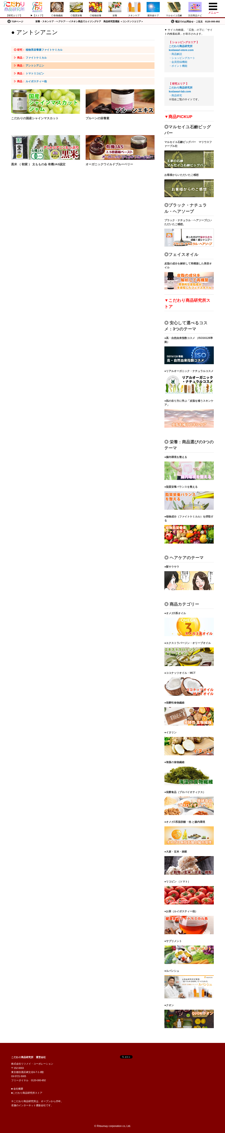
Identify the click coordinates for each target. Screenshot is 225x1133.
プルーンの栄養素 (97, 118)
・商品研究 (181, 91)
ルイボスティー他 (36, 81)
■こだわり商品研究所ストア (26, 1093)
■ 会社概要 (17, 1088)
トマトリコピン (35, 73)
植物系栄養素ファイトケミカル (44, 49)
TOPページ (17, 21)
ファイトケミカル (36, 57)
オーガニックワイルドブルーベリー (109, 164)
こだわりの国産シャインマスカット (35, 118)
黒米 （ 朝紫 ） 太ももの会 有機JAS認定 (38, 164)
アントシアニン (35, 65)
